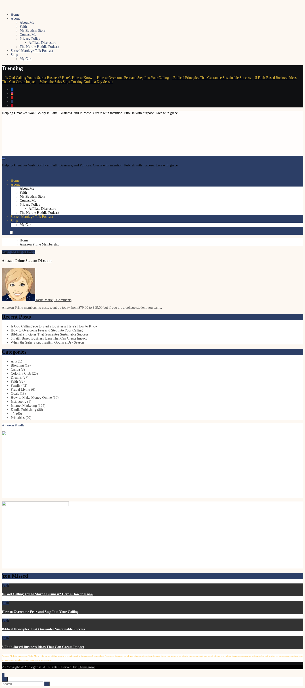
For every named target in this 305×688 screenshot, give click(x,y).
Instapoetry (18, 401)
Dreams (16, 377)
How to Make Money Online (31, 397)
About (15, 18)
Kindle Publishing (23, 409)
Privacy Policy (30, 38)
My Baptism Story (33, 30)
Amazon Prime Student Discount (27, 260)
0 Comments (62, 300)
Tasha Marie (44, 300)
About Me (27, 22)
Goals (15, 393)
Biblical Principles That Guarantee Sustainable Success (49, 334)
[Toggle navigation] (3, 158)
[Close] (5, 679)
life (13, 413)
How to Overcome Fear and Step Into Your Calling (47, 330)
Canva (15, 369)
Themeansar (86, 667)
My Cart (25, 59)
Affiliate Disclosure (42, 42)
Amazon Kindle (13, 425)
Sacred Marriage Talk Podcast (32, 50)
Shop (14, 55)
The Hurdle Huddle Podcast (39, 46)
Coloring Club (21, 373)
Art (13, 361)
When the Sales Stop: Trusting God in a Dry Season (47, 342)
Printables (18, 418)
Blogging (9, 252)
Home (15, 14)
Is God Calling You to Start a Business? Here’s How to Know (54, 326)
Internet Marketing (24, 405)
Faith (23, 26)
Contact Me (28, 34)
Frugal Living (25, 252)
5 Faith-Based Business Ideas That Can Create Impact (49, 338)
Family (16, 385)
